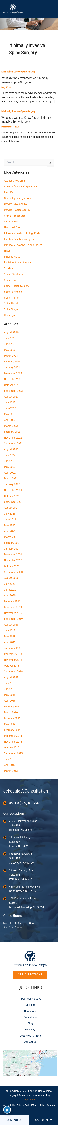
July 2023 (9, 402)
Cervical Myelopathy (15, 204)
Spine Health (11, 303)
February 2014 (12, 729)
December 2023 (13, 373)
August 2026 (11, 332)
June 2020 (10, 589)
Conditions (30, 1011)
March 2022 (11, 478)
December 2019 (13, 607)
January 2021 (12, 548)
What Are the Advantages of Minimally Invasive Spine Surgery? (24, 80)
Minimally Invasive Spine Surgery (18, 71)
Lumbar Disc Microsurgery (19, 239)
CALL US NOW (43, 1120)
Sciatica (8, 268)
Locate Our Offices (30, 1035)
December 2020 (13, 554)
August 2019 (11, 624)
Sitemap (51, 1105)
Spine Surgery (12, 309)
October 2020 (11, 566)
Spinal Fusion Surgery (16, 285)
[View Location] (6, 821)
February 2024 (12, 361)
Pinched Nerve (12, 256)
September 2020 (13, 572)
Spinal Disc (10, 280)
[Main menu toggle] (54, 9)
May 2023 (9, 414)
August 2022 (11, 449)
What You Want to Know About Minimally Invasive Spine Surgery (26, 119)
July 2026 (9, 338)
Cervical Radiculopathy (17, 209)
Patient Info (30, 1017)
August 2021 (11, 507)
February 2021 (12, 542)
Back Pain (9, 192)
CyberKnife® (11, 221)
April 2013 (10, 765)
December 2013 (13, 735)
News (7, 250)
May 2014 (9, 724)
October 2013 (11, 747)
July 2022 (9, 455)
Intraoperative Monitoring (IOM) (22, 233)
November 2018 (13, 659)
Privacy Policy (24, 1105)
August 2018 (11, 677)
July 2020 (9, 583)
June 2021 (10, 519)
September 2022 (13, 443)
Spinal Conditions (14, 274)
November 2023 (13, 379)
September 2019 (13, 618)
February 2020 (12, 601)
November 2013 (13, 741)
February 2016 (12, 718)
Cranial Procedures (14, 215)
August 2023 (11, 396)
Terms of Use (38, 1105)
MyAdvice (29, 1099)
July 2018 (9, 683)
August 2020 (11, 577)
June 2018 (10, 689)
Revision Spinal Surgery (17, 262)
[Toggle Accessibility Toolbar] (7, 1110)
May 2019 (9, 636)
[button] (30, 975)
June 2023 (10, 408)
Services (30, 1004)
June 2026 (10, 344)
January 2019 (12, 648)
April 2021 (10, 531)
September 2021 (13, 501)
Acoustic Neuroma (14, 180)
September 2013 (13, 753)
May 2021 (9, 525)
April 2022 (10, 472)
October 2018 (11, 665)
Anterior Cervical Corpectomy (20, 186)
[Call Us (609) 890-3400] (22, 803)
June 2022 (10, 461)
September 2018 (13, 671)
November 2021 (13, 490)
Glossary (30, 1029)
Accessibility (9, 1105)
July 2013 (9, 759)
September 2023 (13, 390)
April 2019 (10, 642)
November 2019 (13, 613)
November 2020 (13, 560)
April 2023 (10, 420)
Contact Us (30, 1041)
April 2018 (10, 700)
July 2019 (9, 630)
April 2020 (10, 595)
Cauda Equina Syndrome (18, 198)
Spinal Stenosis (13, 291)
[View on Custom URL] (30, 1062)
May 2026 (9, 349)
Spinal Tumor (11, 297)
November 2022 (13, 437)
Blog (30, 1023)
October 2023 (11, 385)
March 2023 (11, 425)
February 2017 (12, 706)
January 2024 (12, 367)
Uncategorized (12, 315)
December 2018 (13, 653)
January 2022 (12, 484)
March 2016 (11, 712)
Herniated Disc (12, 227)
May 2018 (9, 694)
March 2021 (11, 537)
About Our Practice (30, 998)
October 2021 (11, 496)
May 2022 (9, 466)
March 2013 (11, 770)
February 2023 (12, 431)
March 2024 (11, 355)
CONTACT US (14, 1120)
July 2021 (9, 513)
